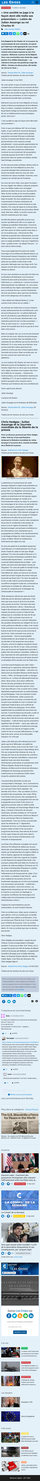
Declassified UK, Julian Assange (20, 73)
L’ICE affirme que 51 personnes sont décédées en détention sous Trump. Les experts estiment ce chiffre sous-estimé (29, 1453)
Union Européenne (27, 1416)
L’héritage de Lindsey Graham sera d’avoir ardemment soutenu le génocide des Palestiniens (29, 1382)
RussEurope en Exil (23, 1253)
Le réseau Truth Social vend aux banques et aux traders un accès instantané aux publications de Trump (30, 1354)
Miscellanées (19, 1216)
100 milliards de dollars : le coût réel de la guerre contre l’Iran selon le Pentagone (30, 1368)
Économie (25, 1433)
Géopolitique (6, 8)
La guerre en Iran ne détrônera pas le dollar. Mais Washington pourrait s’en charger (29, 1439)
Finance (24, 1348)
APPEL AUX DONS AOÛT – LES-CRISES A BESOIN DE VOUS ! (29, 1468)
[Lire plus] (21, 989)
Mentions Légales (16, 1478)
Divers (24, 1462)
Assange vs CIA (26, 1402)
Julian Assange (9, 29)
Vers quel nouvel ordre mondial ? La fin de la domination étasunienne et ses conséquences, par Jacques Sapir (19, 1247)
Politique (25, 1448)
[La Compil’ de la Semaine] (20, 1200)
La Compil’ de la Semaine (12, 1212)
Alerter (14, 1033)
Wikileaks (17, 29)
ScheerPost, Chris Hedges (18, 450)
